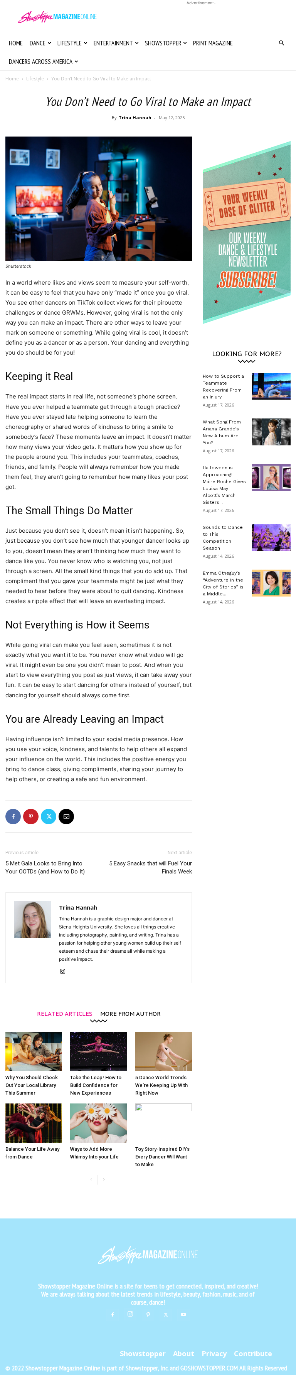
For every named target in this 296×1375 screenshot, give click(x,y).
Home (16, 43)
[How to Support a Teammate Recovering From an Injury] (271, 386)
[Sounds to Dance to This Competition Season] (271, 537)
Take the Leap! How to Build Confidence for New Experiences (95, 1085)
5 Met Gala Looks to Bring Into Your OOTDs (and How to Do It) (45, 867)
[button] (281, 43)
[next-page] (103, 1180)
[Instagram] (65, 972)
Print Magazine (213, 43)
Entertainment (113, 43)
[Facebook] (13, 816)
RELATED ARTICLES (64, 1013)
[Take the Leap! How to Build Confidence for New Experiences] (98, 1051)
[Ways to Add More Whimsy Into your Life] (98, 1122)
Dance (37, 43)
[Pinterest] (31, 816)
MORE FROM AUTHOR (130, 1013)
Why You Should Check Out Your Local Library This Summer (31, 1085)
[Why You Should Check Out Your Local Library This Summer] (33, 1051)
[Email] (66, 816)
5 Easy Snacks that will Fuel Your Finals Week (150, 867)
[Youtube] (183, 1315)
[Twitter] (48, 816)
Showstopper (163, 43)
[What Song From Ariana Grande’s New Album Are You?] (271, 431)
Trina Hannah (135, 117)
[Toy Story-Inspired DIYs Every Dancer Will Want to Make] (163, 1122)
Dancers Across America (40, 61)
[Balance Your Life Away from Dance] (33, 1122)
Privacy (214, 1353)
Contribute (253, 1353)
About (183, 1353)
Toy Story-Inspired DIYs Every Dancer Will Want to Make (162, 1156)
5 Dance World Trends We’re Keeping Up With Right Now (161, 1085)
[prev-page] (91, 1180)
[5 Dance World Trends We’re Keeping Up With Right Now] (163, 1051)
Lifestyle (69, 43)
